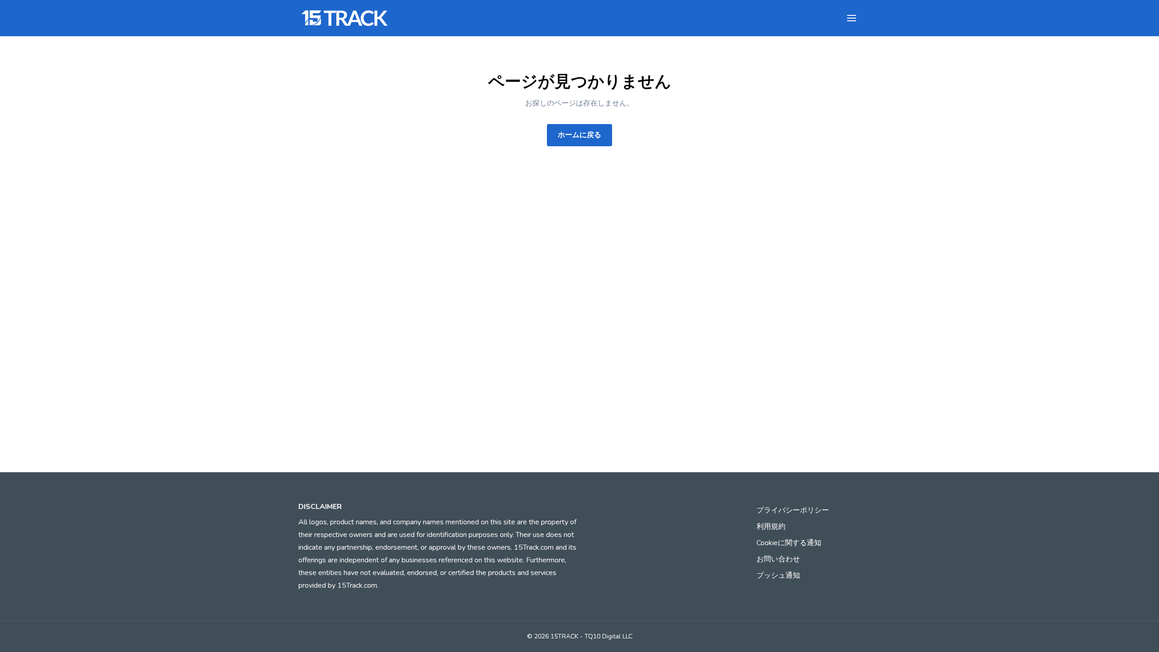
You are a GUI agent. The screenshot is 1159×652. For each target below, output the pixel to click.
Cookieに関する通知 (789, 543)
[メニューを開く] (852, 18)
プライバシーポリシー (793, 510)
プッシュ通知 (778, 575)
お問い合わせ (778, 559)
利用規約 (771, 527)
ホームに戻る (579, 135)
